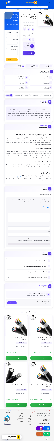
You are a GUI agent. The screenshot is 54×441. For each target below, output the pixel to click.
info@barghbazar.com (44, 423)
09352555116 (46, 421)
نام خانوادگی (9, 32)
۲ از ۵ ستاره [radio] (47, 207)
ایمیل (48, 231)
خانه (52, 10)
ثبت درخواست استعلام (12, 60)
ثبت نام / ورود (29, 423)
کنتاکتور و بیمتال (20, 423)
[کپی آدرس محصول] (30, 39)
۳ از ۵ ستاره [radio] (45, 207)
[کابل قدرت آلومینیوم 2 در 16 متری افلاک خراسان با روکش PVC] (16, 325)
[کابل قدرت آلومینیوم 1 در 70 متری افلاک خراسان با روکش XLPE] (16, 372)
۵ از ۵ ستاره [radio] (41, 207)
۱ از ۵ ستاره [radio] (49, 207)
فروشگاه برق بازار (18, 176)
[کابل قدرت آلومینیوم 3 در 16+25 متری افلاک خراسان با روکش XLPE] (41, 325)
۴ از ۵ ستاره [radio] (43, 207)
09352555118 (46, 419)
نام (17, 32)
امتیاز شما (48, 205)
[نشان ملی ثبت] (7, 411)
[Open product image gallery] (45, 19)
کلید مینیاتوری (20, 417)
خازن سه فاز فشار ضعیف (19, 420)
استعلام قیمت (40, 358)
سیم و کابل (48, 10)
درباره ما (30, 416)
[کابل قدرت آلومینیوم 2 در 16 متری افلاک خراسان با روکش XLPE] (41, 372)
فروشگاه (29, 421)
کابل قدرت (43, 10)
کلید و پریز (21, 415)
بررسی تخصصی (27, 53)
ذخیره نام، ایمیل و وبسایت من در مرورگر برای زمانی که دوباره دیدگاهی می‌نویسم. (34, 240)
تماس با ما (29, 419)
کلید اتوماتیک (20, 418)
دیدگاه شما (47, 211)
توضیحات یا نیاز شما (14, 46)
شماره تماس (15, 39)
